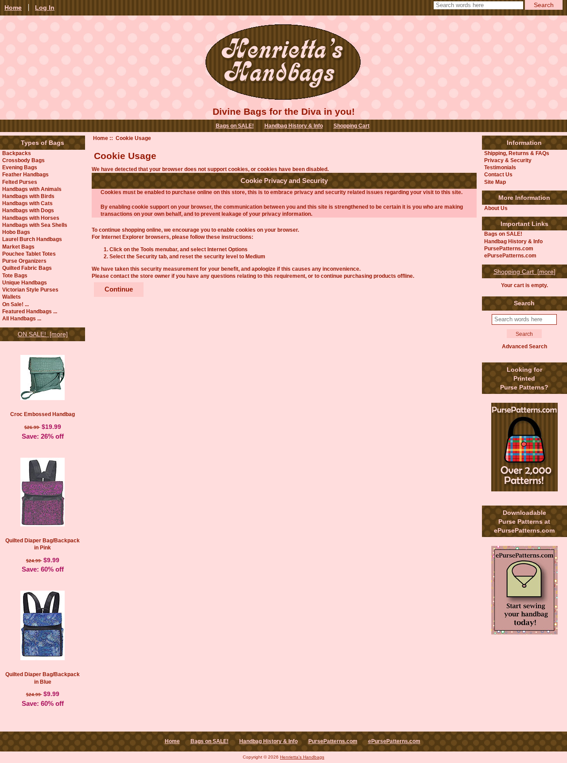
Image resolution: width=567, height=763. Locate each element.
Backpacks (16, 153)
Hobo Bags (16, 232)
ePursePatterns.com (510, 255)
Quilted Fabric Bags (27, 268)
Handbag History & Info (293, 126)
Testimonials (500, 167)
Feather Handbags (25, 174)
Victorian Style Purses (30, 289)
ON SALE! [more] (43, 334)
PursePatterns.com (508, 248)
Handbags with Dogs (28, 210)
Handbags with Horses (30, 218)
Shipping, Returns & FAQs (516, 153)
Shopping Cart (351, 126)
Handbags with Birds (28, 196)
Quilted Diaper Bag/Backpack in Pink (42, 543)
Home (100, 138)
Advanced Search (524, 346)
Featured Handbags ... (29, 311)
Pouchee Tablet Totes (29, 254)
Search (524, 303)
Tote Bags (14, 275)
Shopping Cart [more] (524, 271)
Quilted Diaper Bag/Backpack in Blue (42, 677)
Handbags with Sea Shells (34, 225)
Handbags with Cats (27, 203)
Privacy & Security (508, 160)
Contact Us (498, 174)
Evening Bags (19, 167)
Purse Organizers (24, 261)
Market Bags (18, 246)
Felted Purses (19, 182)
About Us (496, 208)
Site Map (495, 182)
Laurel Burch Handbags (32, 239)
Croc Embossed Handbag (42, 414)
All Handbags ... (21, 318)
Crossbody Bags (23, 160)
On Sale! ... (15, 304)
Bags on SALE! (235, 126)
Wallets (11, 297)
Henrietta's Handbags (302, 757)
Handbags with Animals (32, 189)
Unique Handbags (24, 282)
